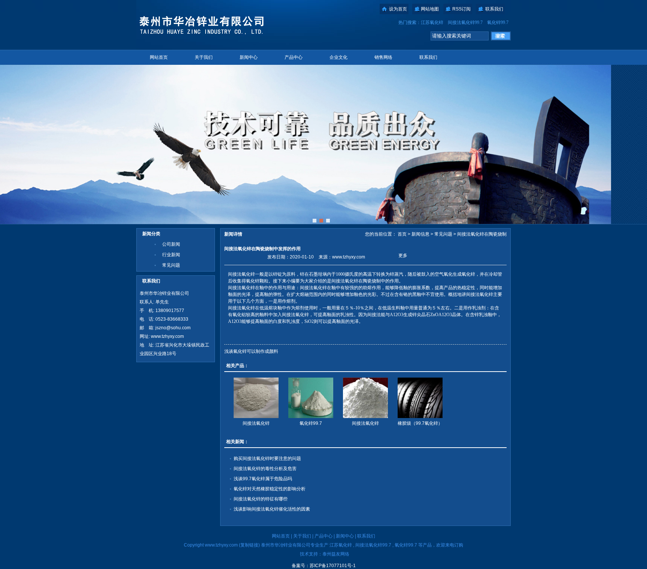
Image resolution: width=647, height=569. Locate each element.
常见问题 (171, 265)
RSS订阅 (461, 9)
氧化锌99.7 (497, 22)
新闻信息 (420, 234)
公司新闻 (171, 244)
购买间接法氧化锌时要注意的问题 (267, 458)
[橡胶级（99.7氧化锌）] (420, 398)
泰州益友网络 (335, 554)
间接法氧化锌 (256, 423)
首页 (402, 234)
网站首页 (159, 57)
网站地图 (430, 9)
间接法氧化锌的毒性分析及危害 (265, 468)
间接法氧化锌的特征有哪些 (261, 499)
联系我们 (494, 9)
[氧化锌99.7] (310, 398)
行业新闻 (171, 254)
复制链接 (249, 545)
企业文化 (338, 57)
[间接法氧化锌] (256, 398)
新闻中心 (249, 57)
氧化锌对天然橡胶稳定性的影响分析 (270, 488)
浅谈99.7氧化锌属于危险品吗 (263, 478)
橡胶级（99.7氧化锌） (420, 423)
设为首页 (398, 9)
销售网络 (383, 57)
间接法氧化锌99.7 (465, 22)
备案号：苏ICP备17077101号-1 (324, 565)
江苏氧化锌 (432, 22)
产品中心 (294, 57)
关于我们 (204, 57)
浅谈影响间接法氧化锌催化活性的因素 (272, 509)
